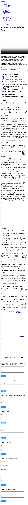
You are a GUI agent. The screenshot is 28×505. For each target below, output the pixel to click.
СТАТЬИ (5, 22)
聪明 (4, 96)
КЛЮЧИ (5, 7)
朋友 (4, 79)
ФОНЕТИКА (6, 17)
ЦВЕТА (5, 14)
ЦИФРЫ (5, 13)
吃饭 (4, 88)
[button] (4, 2)
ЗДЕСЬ (18, 312)
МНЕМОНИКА (6, 6)
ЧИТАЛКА (5, 19)
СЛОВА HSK (6, 10)
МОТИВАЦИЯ (6, 20)
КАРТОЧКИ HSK (7, 11)
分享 (4, 81)
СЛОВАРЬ (5, 23)
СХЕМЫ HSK (6, 9)
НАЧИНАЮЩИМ (7, 5)
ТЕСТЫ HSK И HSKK (8, 12)
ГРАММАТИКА (6, 16)
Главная (5, 4)
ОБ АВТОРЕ (6, 24)
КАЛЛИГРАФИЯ (7, 18)
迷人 (4, 84)
